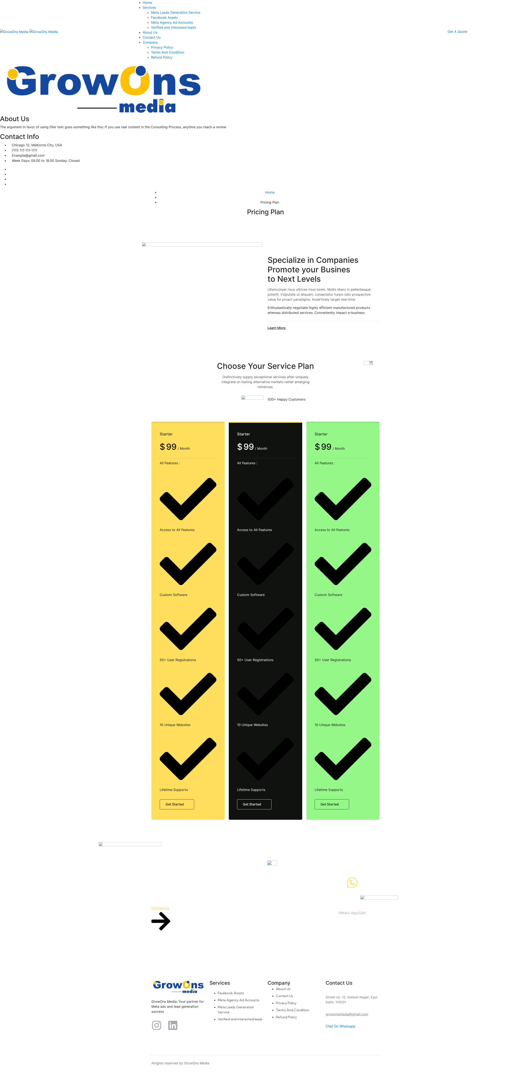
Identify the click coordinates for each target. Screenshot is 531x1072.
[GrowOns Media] (14, 31)
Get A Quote (457, 31)
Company (150, 42)
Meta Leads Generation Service (175, 12)
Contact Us (152, 37)
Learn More (277, 328)
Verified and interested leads (173, 27)
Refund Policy (162, 57)
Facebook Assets (164, 17)
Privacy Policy (162, 47)
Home (147, 2)
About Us (150, 32)
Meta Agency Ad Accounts (172, 22)
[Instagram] (156, 1025)
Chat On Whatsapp (340, 1026)
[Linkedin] (173, 1025)
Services (149, 7)
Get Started (175, 804)
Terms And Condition (167, 52)
